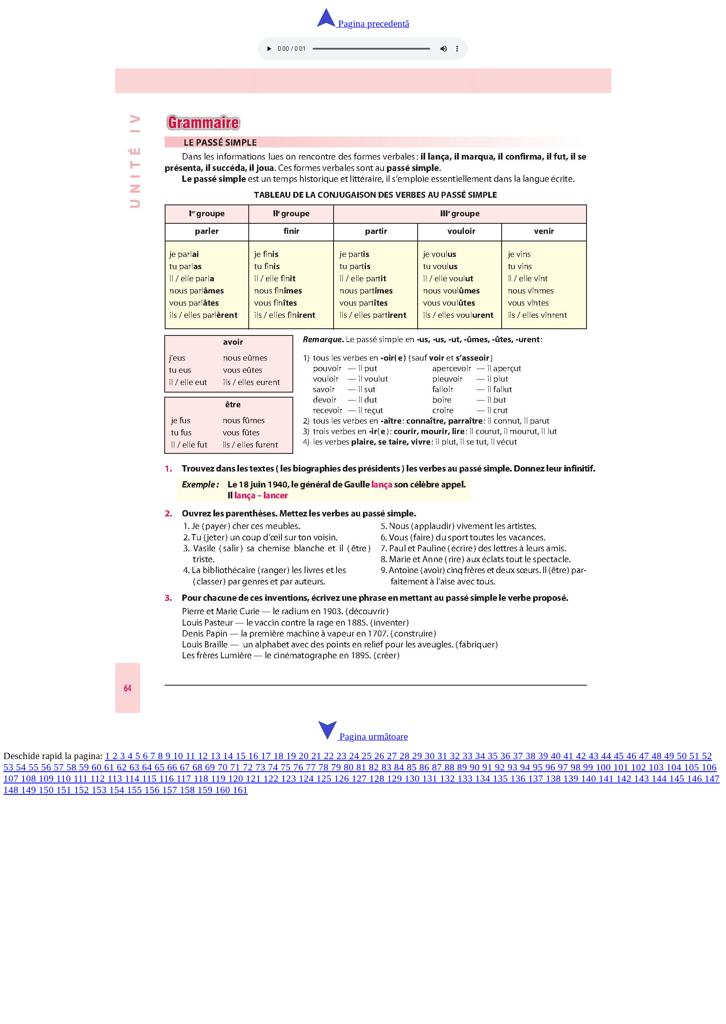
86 (425, 767)
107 (12, 778)
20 (305, 755)
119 (219, 778)
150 (47, 789)
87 (438, 767)
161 (240, 789)
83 (387, 767)
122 (272, 778)
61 (110, 767)
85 (413, 767)
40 (557, 755)
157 (171, 789)
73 (261, 767)
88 (451, 767)
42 (582, 755)
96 (551, 767)
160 (224, 789)
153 (100, 789)
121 (254, 778)
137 (537, 778)
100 (604, 767)
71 (236, 767)
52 (707, 755)
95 (539, 767)
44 (607, 755)
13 (216, 755)
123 (290, 778)
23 (343, 755)
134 (484, 778)
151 (65, 789)
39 (544, 755)
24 (355, 755)
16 (254, 755)
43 (595, 755)
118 (202, 778)
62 (123, 767)
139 (572, 778)
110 (65, 778)
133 (466, 778)
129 (396, 778)
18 (280, 755)
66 (173, 767)
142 (625, 778)
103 (657, 767)
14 (229, 755)
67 (186, 767)
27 (393, 755)
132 (449, 778)
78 (324, 767)
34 (481, 755)
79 (337, 767)
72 (249, 767)
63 (135, 767)
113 (116, 778)
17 (267, 755)
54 (22, 767)
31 (443, 755)
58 (72, 767)
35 (494, 755)
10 (179, 755)
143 (643, 778)
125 (325, 778)
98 (577, 767)
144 (660, 778)
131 (431, 778)
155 (136, 789)
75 (287, 767)
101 (622, 767)
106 (709, 767)
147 (712, 778)
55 (35, 767)
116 (167, 778)
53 (9, 767)
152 (83, 789)
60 (98, 767)
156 (153, 789)
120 (237, 778)
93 (514, 767)
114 (133, 778)
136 (519, 778)
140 (590, 778)
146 (696, 778)
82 (375, 767)
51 (695, 755)
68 (198, 767)
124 (307, 778)
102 (640, 767)
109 (47, 778)
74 (274, 767)
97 (564, 767)
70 (224, 767)
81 (362, 767)
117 (185, 778)
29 (418, 755)
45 (620, 755)
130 (413, 778)
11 (192, 755)
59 (85, 767)
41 (569, 755)
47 (645, 755)
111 (82, 778)
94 (526, 767)
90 (476, 767)
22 (330, 755)
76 (299, 767)
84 (400, 767)
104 (675, 767)
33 (469, 755)
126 (343, 778)
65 (161, 767)
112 (99, 778)
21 (317, 755)
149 (30, 789)
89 (463, 767)
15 (242, 755)
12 (204, 755)
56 (47, 767)
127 (360, 778)
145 (678, 778)
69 (211, 767)
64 (148, 767)
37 (519, 755)
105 (693, 767)
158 (188, 789)
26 (380, 755)
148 (12, 789)
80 (350, 767)
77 (312, 767)
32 (456, 755)
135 (501, 778)
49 (670, 755)
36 (506, 755)
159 (206, 789)
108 (30, 778)
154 (118, 789)
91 (488, 767)
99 (589, 767)
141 (607, 778)
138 (554, 778)
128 (378, 778)
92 (501, 767)
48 (658, 755)
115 (150, 778)
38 (532, 755)
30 (431, 755)
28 (406, 755)
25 (368, 755)
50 (683, 755)
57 (60, 767)
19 (292, 755)
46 (632, 755)
